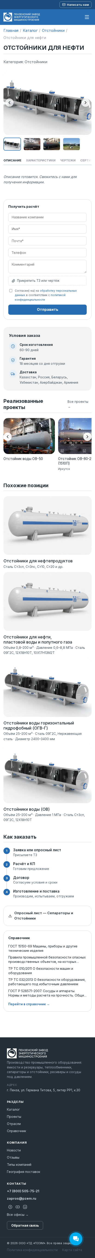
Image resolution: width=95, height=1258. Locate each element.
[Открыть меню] (87, 17)
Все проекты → (78, 404)
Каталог (30, 30)
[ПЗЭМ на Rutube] (10, 1207)
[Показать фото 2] (32, 144)
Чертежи (68, 160)
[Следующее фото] (85, 102)
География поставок (23, 1172)
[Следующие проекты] (87, 437)
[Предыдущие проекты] (7, 437)
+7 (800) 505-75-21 (23, 1191)
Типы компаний (19, 1164)
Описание (12, 160)
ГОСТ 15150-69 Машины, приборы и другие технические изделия (42, 948)
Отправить (47, 309)
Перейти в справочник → (29, 1004)
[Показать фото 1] (12, 144)
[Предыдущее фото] (9, 102)
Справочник (16, 1131)
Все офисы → (18, 1214)
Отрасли (14, 1124)
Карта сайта (72, 1250)
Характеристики (41, 160)
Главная (10, 30)
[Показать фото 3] (51, 144)
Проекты (14, 1117)
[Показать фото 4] (71, 144)
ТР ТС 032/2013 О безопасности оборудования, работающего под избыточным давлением (47, 982)
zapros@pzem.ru (21, 1198)
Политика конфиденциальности (32, 1250)
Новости (14, 1150)
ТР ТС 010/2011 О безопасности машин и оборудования (40, 971)
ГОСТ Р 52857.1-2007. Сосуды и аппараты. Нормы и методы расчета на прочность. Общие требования (47, 993)
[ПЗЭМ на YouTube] (17, 1207)
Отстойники (53, 30)
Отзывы (13, 1157)
